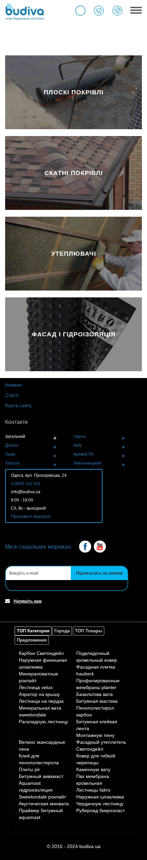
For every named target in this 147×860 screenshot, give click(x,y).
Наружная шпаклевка (100, 796)
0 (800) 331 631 (26, 483)
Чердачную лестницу (99, 803)
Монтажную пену (95, 735)
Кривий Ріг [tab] (84, 454)
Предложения (32, 640)
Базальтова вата (94, 694)
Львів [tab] (10, 454)
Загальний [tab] (15, 436)
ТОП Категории (33, 630)
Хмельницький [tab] (88, 463)
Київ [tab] (77, 445)
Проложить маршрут (31, 516)
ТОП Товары (88, 630)
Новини (13, 385)
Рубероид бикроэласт (100, 810)
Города (62, 630)
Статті (11, 395)
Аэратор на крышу (39, 694)
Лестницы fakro (93, 790)
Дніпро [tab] (11, 445)
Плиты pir (29, 769)
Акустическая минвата (44, 803)
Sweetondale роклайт (42, 796)
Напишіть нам (28, 601)
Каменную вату (93, 769)
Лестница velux (36, 687)
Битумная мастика (97, 701)
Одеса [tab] (80, 436)
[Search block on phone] (80, 10)
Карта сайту (18, 405)
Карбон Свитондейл (41, 653)
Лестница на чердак (41, 701)
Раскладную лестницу (43, 721)
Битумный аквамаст (41, 776)
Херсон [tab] (12, 463)
